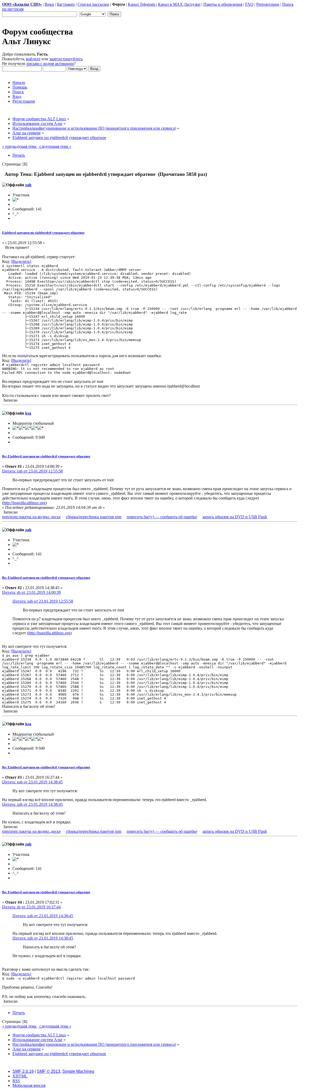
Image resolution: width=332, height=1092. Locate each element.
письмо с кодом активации (50, 63)
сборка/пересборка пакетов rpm (93, 517)
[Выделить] (21, 261)
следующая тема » (54, 146)
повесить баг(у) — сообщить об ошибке (162, 517)
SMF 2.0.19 (23, 1071)
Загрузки (192, 4)
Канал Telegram (142, 4)
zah (28, 185)
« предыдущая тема (19, 146)
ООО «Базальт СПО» (22, 4)
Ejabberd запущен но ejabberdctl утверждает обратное (43, 233)
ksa (28, 413)
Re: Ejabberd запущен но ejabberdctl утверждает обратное (46, 456)
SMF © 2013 (48, 1071)
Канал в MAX (171, 4)
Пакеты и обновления (222, 4)
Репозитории (267, 4)
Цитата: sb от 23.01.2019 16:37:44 (31, 907)
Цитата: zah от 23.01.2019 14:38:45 (32, 782)
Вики (49, 4)
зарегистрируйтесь (65, 59)
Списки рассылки (93, 4)
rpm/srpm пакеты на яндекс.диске (31, 517)
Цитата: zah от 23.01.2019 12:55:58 (32, 471)
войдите (33, 59)
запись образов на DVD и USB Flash (234, 517)
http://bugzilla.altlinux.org (24, 503)
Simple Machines (78, 1071)
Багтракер (66, 4)
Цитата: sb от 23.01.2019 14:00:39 (31, 592)
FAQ (249, 4)
